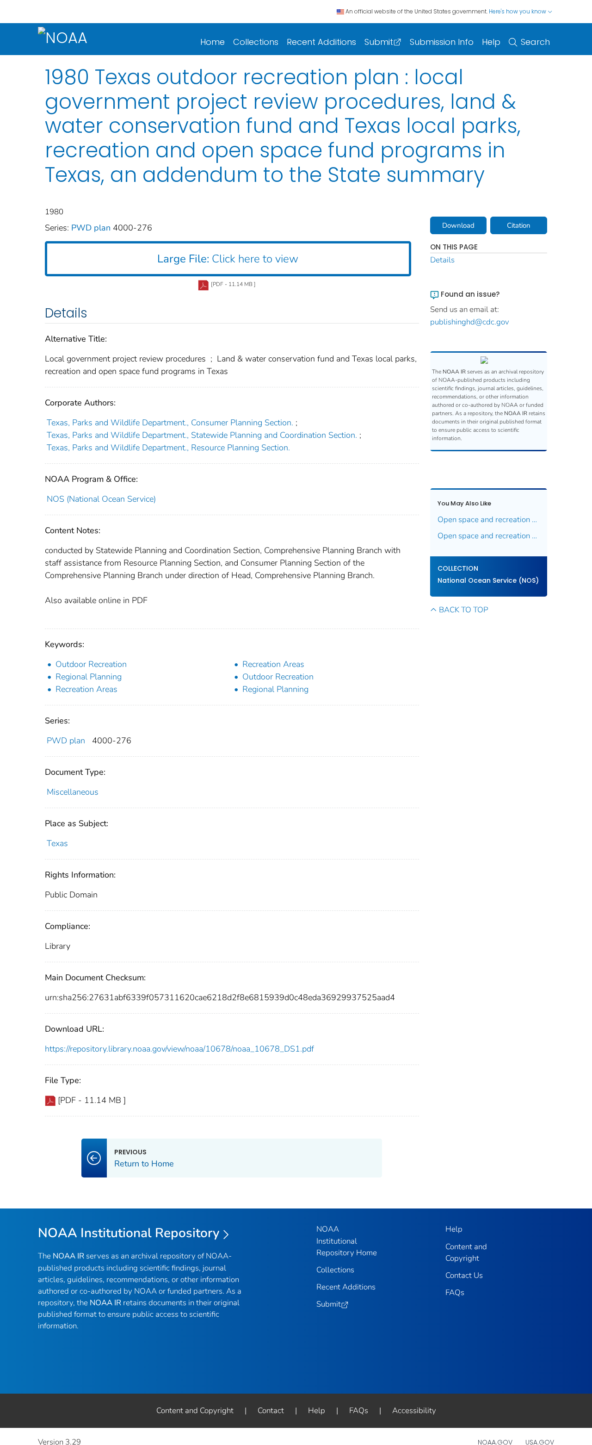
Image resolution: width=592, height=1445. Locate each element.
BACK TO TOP (463, 609)
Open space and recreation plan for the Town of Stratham (489, 535)
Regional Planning (89, 676)
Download (458, 225)
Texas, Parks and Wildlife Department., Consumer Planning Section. (170, 422)
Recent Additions (321, 42)
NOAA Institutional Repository (129, 1233)
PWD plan (92, 227)
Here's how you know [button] (518, 11)
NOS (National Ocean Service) (101, 499)
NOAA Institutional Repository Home (346, 1241)
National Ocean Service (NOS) (488, 580)
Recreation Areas (273, 664)
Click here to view (227, 258)
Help (491, 42)
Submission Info (442, 42)
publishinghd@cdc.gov (469, 322)
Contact (271, 1410)
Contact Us (464, 1275)
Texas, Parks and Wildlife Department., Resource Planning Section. (168, 447)
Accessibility (414, 1410)
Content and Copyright (195, 1410)
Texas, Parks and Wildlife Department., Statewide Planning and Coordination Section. (202, 435)
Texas (57, 843)
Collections (255, 42)
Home (212, 42)
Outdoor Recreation (91, 664)
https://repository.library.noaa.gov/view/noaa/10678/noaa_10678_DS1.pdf (179, 1048)
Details (442, 260)
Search (535, 42)
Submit (378, 42)
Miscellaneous (73, 791)
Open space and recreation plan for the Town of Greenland (489, 519)
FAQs (454, 1292)
